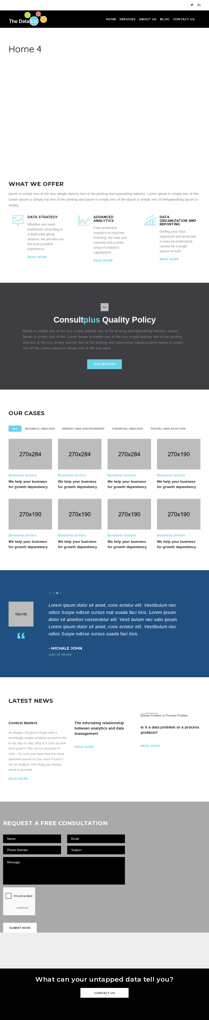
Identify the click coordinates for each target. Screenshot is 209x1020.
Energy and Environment (83, 428)
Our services (104, 364)
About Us (148, 19)
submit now (19, 928)
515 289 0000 (21, 5)
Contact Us (184, 19)
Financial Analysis (127, 428)
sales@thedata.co (52, 5)
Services (127, 19)
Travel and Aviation (168, 428)
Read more (37, 257)
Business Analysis (40, 428)
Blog (165, 19)
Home (111, 19)
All (15, 428)
